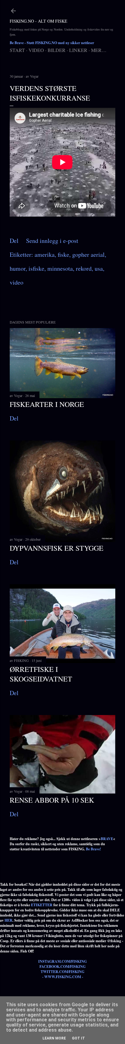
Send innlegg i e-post (52, 241)
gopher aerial (88, 254)
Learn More (54, 1038)
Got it (78, 1038)
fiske (63, 254)
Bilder (57, 50)
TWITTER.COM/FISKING (62, 971)
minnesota (60, 268)
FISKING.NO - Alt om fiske (38, 21)
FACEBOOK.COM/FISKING (62, 966)
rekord (84, 268)
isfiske (36, 268)
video (16, 282)
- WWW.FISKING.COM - (62, 976)
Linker (78, 50)
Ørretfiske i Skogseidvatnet (41, 674)
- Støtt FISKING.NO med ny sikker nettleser (52, 42)
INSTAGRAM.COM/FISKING (62, 961)
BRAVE (107, 838)
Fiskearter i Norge (47, 404)
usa (99, 268)
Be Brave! (93, 849)
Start (17, 50)
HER (8, 920)
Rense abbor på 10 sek (52, 800)
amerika (45, 254)
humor (17, 268)
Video (36, 50)
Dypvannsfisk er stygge (56, 548)
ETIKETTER (41, 904)
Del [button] (14, 241)
